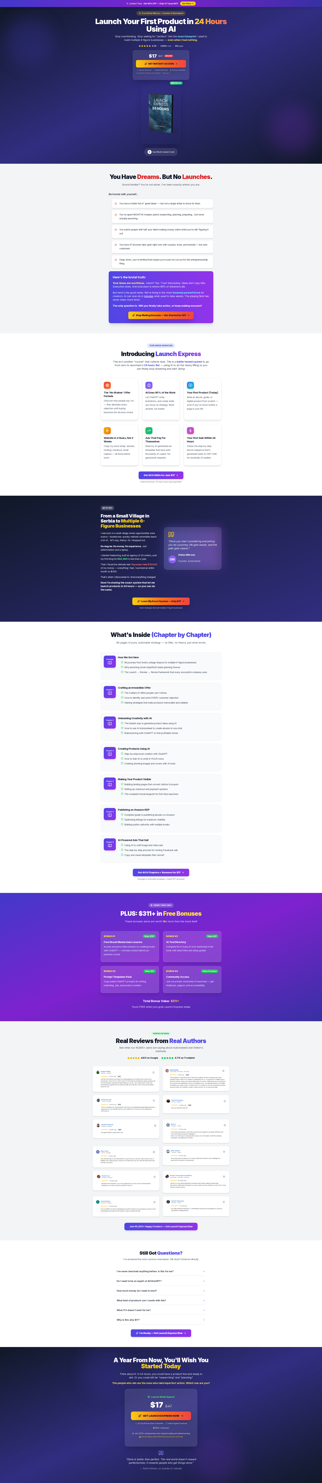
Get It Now (186, 3)
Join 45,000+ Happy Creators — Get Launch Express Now (161, 1226)
